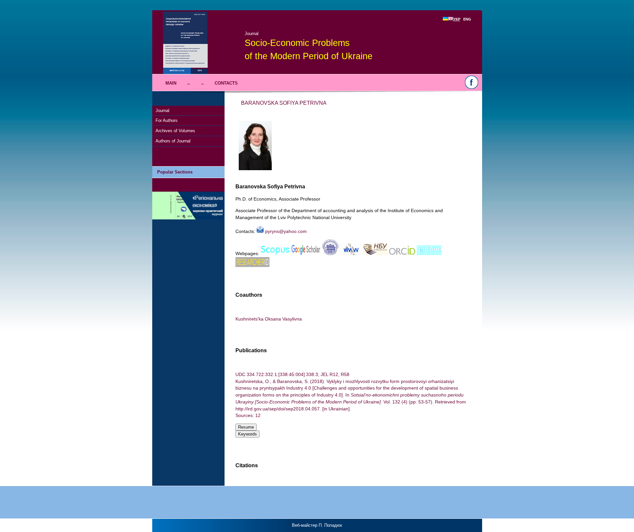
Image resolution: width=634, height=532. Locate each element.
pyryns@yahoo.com (285, 231)
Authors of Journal (173, 140)
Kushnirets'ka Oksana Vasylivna (268, 319)
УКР (456, 19)
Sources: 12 (248, 415)
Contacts (226, 83)
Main (170, 83)
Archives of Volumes (175, 130)
